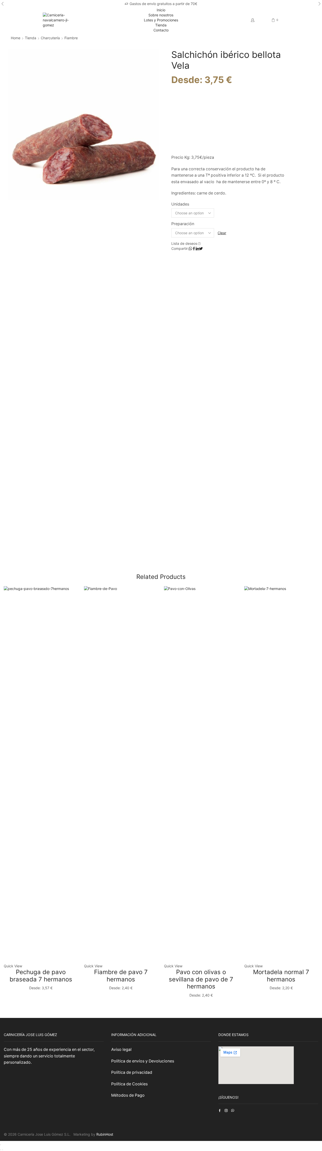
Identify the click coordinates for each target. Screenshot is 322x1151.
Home (15, 38)
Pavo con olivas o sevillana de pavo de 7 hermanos (201, 979)
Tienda (161, 25)
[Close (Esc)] (0, 1144)
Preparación (182, 223)
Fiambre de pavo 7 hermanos (121, 975)
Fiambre (71, 38)
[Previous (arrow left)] (0, 1149)
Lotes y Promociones (161, 20)
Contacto (161, 30)
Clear (222, 233)
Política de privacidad (131, 1072)
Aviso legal (122, 1049)
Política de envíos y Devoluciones (142, 1061)
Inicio (161, 10)
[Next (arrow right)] (2, 1149)
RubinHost (104, 1134)
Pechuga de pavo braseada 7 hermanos (41, 975)
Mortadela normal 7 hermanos (281, 975)
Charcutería (50, 38)
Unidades (180, 204)
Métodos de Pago (128, 1095)
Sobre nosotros (160, 15)
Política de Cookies (129, 1084)
